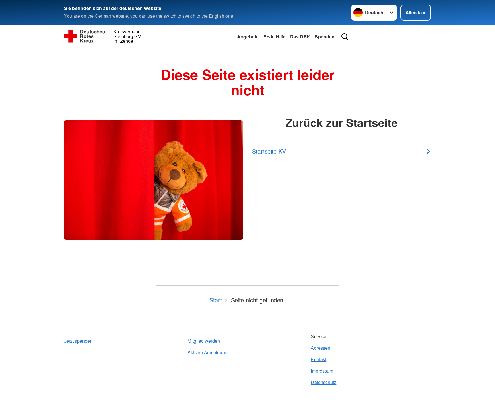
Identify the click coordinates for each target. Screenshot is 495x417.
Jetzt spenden (78, 341)
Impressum (322, 370)
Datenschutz (323, 382)
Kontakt (318, 359)
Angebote (248, 36)
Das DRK (300, 36)
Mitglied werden (204, 341)
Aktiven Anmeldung (207, 352)
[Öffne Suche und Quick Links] (344, 36)
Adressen (320, 347)
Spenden (325, 36)
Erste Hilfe (274, 36)
